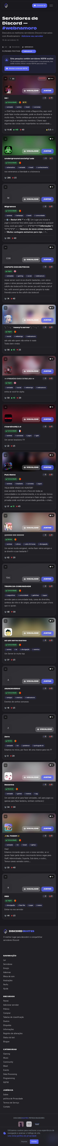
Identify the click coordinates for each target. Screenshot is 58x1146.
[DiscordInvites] (6, 5)
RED (6, 896)
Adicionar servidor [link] (11, 1005)
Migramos (10, 207)
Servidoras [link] (16, 47)
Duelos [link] (6, 1021)
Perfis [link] (5, 985)
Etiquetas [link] (7, 1025)
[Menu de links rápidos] (5, 79)
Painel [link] (6, 1001)
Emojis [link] (6, 968)
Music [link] (5, 1058)
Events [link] (6, 1070)
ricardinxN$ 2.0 (12, 427)
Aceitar (34, 1141)
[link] (21, 1124)
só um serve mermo (15, 641)
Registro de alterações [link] (13, 1034)
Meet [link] (5, 1066)
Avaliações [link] (7, 981)
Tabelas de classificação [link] (13, 1017)
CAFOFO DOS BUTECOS (16, 267)
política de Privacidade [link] (13, 1099)
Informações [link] (8, 1029)
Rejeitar (24, 1141)
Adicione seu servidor (32, 36)
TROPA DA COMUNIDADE (17, 586)
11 (51, 98)
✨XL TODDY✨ (12, 836)
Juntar (47, 91)
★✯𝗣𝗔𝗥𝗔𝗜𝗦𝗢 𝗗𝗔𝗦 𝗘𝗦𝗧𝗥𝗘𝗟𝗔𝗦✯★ (19, 379)
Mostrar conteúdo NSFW (18, 68)
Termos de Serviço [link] (11, 1103)
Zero (7, 737)
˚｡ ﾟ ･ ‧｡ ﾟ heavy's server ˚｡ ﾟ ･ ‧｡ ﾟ (21, 327)
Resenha (9, 785)
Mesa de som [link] (9, 976)
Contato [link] (6, 1107)
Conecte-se (41, 5)
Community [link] (8, 1062)
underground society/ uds (19, 159)
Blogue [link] (6, 1042)
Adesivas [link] (7, 972)
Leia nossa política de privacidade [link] (22, 1136)
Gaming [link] (6, 1054)
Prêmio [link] (6, 1009)
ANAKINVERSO (12, 689)
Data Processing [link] (10, 1074)
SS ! (6, 98)
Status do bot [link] (9, 1038)
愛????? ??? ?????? (14, 535)
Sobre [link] (5, 1095)
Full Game (10, 475)
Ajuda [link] (5, 989)
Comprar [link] (7, 1013)
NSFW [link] (6, 1082)
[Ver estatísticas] (42, 79)
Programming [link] (9, 1078)
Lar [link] (6, 47)
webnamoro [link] (29, 47)
